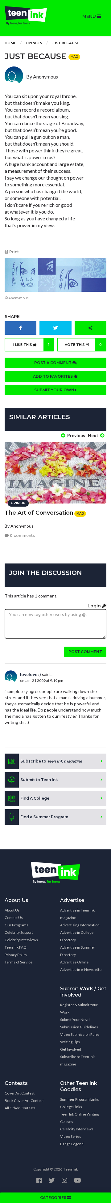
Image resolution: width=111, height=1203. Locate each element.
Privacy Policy (16, 954)
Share (12, 316)
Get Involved (70, 1049)
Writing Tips (70, 1041)
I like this (31, 344)
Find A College (34, 798)
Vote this (83, 344)
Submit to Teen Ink (39, 779)
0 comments (22, 535)
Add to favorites (53, 376)
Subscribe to (51, 761)
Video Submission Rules (80, 1034)
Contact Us (14, 917)
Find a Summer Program (44, 816)
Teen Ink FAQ (16, 947)
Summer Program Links (79, 1099)
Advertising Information (80, 925)
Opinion (34, 42)
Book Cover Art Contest (24, 1100)
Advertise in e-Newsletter (81, 969)
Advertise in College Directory (76, 936)
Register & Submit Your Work (79, 1008)
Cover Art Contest (20, 1093)
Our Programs (16, 925)
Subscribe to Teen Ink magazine (77, 1060)
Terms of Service (18, 962)
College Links (71, 1106)
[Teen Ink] (28, 15)
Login (95, 606)
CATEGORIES (53, 1197)
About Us (12, 910)
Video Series (70, 1136)
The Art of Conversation (39, 512)
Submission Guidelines (79, 1027)
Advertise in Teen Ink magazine (77, 914)
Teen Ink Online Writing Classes (79, 1118)
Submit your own (54, 390)
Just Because (65, 42)
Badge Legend (72, 1143)
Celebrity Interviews (21, 939)
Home (10, 42)
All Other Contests (20, 1108)
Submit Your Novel (75, 1019)
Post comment (85, 651)
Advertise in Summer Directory (77, 951)
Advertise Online (74, 962)
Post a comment (53, 362)
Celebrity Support (19, 932)
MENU (89, 16)
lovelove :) (30, 674)
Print (13, 251)
